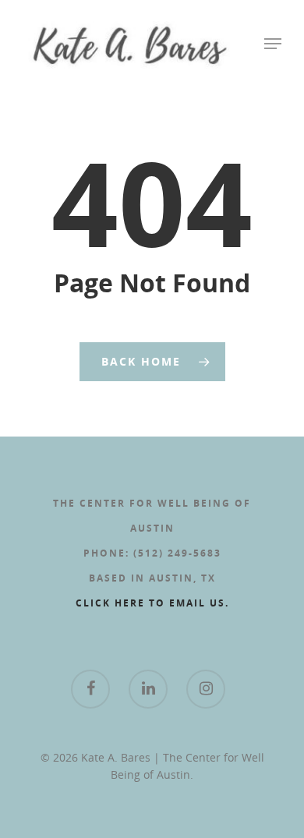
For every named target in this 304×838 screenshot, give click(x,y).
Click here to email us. (152, 603)
